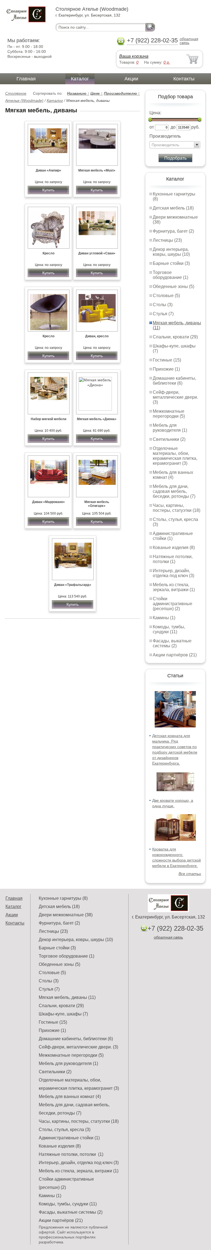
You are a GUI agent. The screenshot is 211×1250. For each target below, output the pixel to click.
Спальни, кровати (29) (175, 337)
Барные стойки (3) (171, 263)
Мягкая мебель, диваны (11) (67, 997)
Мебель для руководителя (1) (170, 428)
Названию (78, 93)
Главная (26, 78)
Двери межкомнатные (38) (66, 914)
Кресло (48, 253)
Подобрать (175, 158)
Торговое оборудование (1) (170, 275)
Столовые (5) (166, 295)
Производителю (122, 93)
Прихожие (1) (166, 369)
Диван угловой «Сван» (96, 253)
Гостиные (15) (167, 360)
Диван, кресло (97, 336)
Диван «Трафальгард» (72, 585)
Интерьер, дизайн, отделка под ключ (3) (173, 573)
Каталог (80, 78)
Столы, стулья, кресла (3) (64, 1129)
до (173, 127)
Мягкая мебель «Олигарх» (96, 504)
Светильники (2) (169, 439)
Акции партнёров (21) (175, 655)
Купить (48, 190)
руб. (195, 127)
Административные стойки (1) (69, 1137)
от (151, 127)
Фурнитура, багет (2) (173, 231)
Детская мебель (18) (173, 208)
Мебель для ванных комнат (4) (173, 475)
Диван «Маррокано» (48, 502)
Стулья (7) (163, 313)
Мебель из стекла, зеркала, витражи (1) (174, 587)
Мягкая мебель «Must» (96, 170)
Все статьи (190, 873)
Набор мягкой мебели (48, 419)
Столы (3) (163, 304)
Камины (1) (164, 617)
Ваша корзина (133, 56)
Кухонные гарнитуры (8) (63, 898)
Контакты (184, 78)
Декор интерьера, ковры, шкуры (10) (171, 252)
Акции (131, 78)
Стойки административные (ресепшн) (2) (172, 603)
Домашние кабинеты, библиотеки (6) (174, 380)
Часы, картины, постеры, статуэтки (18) (176, 508)
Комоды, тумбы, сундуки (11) (169, 629)
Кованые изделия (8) (174, 547)
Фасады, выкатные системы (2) (172, 643)
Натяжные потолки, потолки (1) (173, 559)
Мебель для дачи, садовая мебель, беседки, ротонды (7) (174, 491)
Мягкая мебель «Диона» (96, 419)
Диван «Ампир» (48, 170)
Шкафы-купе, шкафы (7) (63, 1014)
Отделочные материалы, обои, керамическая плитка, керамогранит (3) (175, 456)
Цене (96, 93)
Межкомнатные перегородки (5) (169, 414)
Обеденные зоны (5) (173, 286)
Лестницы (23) (167, 240)
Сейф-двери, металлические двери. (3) (175, 397)
